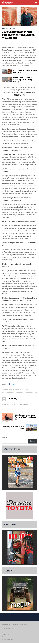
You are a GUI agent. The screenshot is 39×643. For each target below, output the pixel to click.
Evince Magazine (8, 639)
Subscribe (5, 637)
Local (22, 389)
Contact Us (6, 634)
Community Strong (7, 389)
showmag (9, 43)
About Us (5, 632)
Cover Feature (17, 389)
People (26, 389)
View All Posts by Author (8, 404)
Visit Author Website (23, 404)
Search (4, 437)
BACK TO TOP (8, 628)
